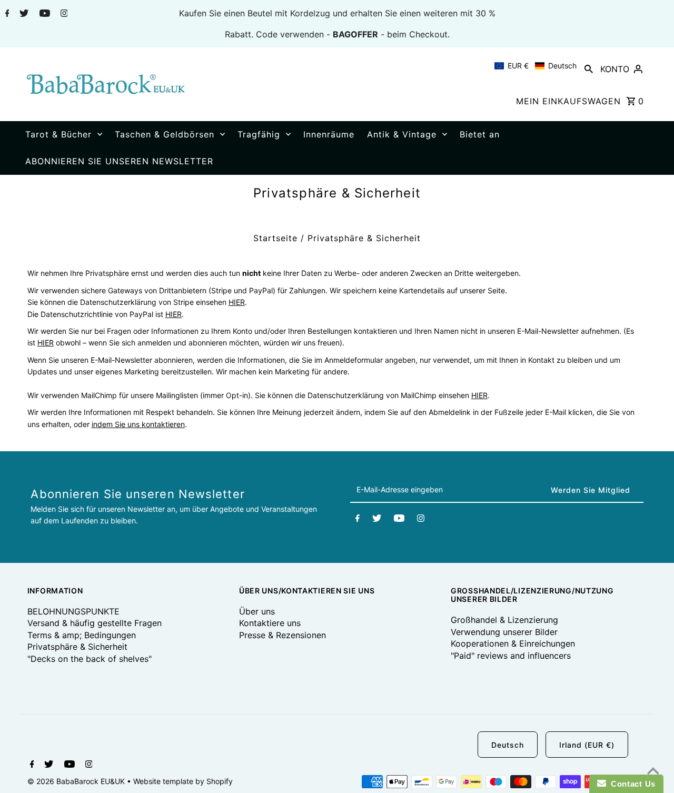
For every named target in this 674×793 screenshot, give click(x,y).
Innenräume (328, 134)
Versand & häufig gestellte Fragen (94, 623)
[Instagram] (63, 14)
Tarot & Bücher (58, 134)
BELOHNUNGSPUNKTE (73, 611)
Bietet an (480, 134)
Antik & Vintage (402, 134)
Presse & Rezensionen (282, 635)
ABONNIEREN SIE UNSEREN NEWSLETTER (119, 161)
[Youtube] (43, 14)
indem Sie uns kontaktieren (138, 424)
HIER (237, 302)
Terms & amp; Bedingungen (81, 635)
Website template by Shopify (183, 781)
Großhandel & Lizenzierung (504, 619)
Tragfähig (258, 134)
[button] (535, 66)
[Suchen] (589, 68)
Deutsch (507, 744)
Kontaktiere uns (270, 623)
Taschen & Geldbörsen (164, 134)
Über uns (257, 611)
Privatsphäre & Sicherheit (77, 646)
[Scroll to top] (652, 771)
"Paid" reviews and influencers (511, 655)
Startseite (275, 238)
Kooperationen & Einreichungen (513, 643)
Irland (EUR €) (586, 744)
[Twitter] (22, 14)
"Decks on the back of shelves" (89, 658)
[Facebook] (6, 14)
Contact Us (631, 783)
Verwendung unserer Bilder (504, 632)
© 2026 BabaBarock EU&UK (77, 781)
